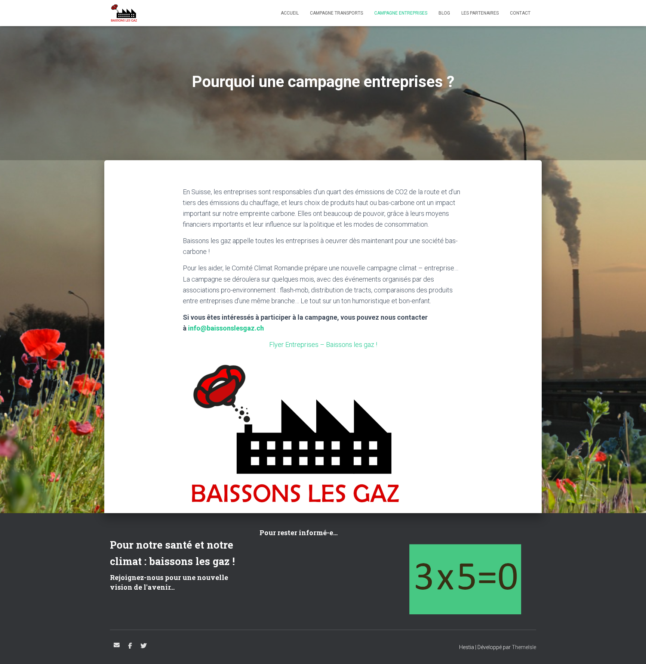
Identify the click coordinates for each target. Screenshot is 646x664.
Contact (520, 13)
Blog (444, 13)
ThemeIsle (524, 647)
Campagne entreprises (400, 13)
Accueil (290, 13)
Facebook (130, 646)
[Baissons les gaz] (124, 13)
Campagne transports (336, 13)
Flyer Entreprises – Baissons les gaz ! (323, 344)
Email (116, 645)
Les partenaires (480, 13)
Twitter (143, 646)
